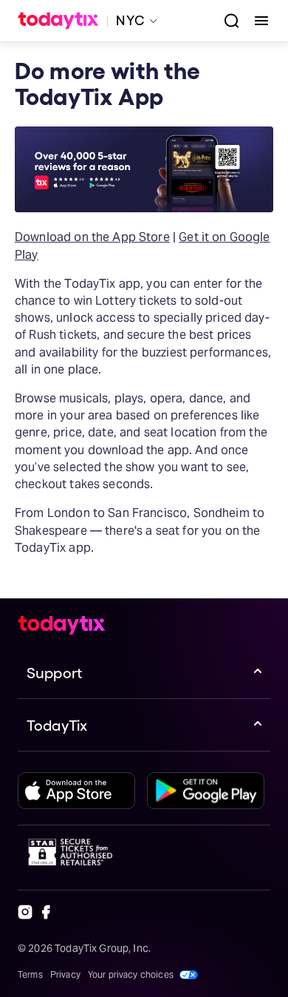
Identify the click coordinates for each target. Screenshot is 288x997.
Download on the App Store (92, 237)
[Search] (226, 21)
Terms (30, 974)
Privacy (65, 974)
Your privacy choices (131, 974)
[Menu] (255, 21)
